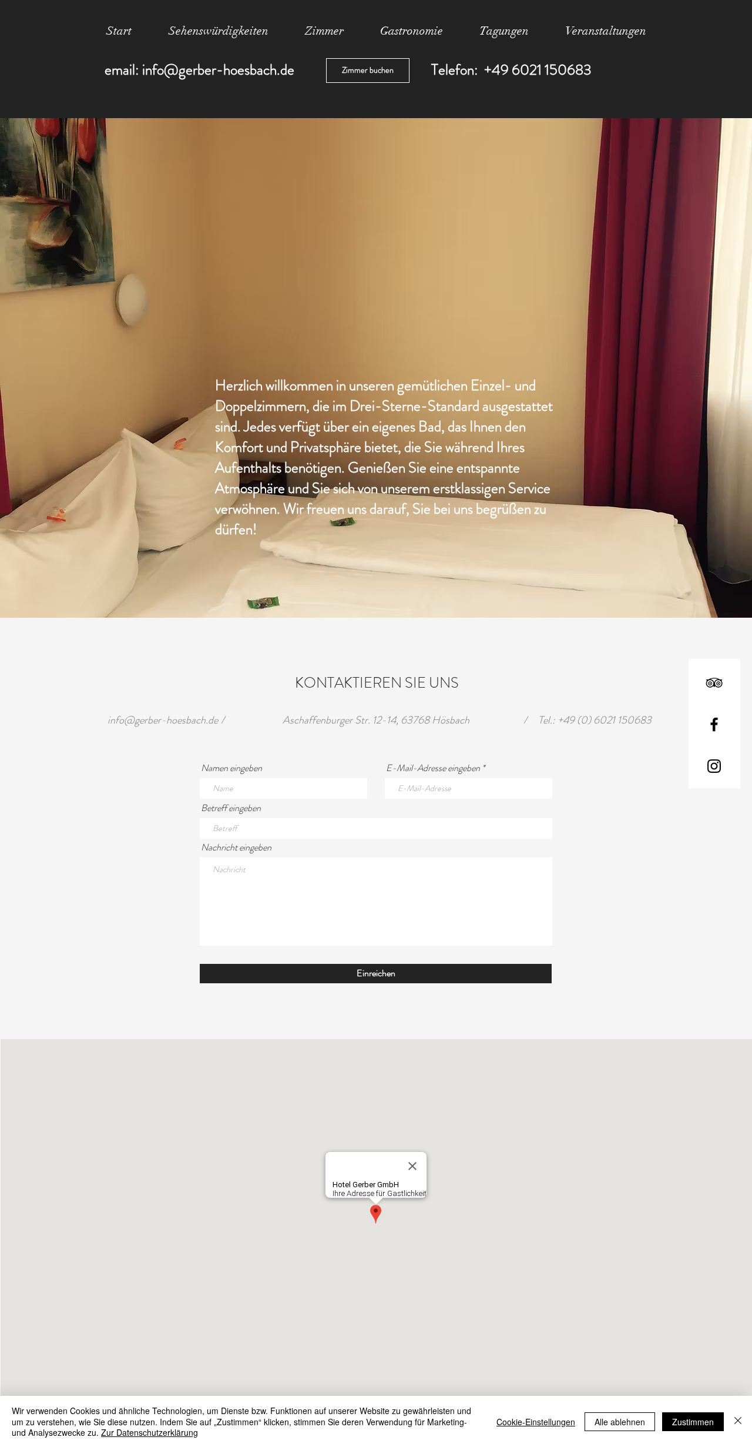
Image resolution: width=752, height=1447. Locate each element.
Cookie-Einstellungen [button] (535, 1422)
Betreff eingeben (231, 808)
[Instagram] (714, 766)
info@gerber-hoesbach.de (218, 70)
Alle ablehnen (620, 1422)
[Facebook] (714, 724)
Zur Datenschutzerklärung (149, 1432)
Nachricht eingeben (236, 847)
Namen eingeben (231, 768)
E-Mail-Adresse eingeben (433, 768)
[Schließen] (738, 1421)
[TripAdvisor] (714, 683)
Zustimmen (693, 1422)
